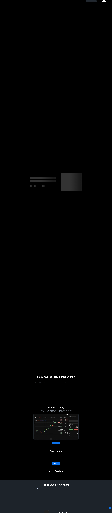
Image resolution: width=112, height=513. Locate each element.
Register (104, 1)
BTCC (3, 1)
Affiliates (30, 1)
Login (100, 1)
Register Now (56, 443)
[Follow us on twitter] (110, 508)
